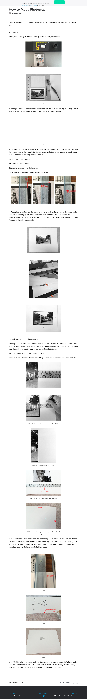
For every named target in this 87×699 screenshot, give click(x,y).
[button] (61, 682)
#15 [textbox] (43, 657)
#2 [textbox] (43, 104)
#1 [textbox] (43, 69)
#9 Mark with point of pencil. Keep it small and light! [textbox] (43, 424)
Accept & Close (59, 2)
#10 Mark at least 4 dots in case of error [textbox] (43, 465)
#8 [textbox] (43, 390)
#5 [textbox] (43, 255)
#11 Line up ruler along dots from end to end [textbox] (43, 498)
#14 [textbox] (43, 624)
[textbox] (43, 346)
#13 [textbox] (43, 590)
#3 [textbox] (43, 144)
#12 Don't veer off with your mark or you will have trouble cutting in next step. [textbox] (43, 533)
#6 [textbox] (43, 301)
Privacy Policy (25, 5)
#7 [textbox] (43, 334)
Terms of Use (33, 5)
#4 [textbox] (43, 207)
